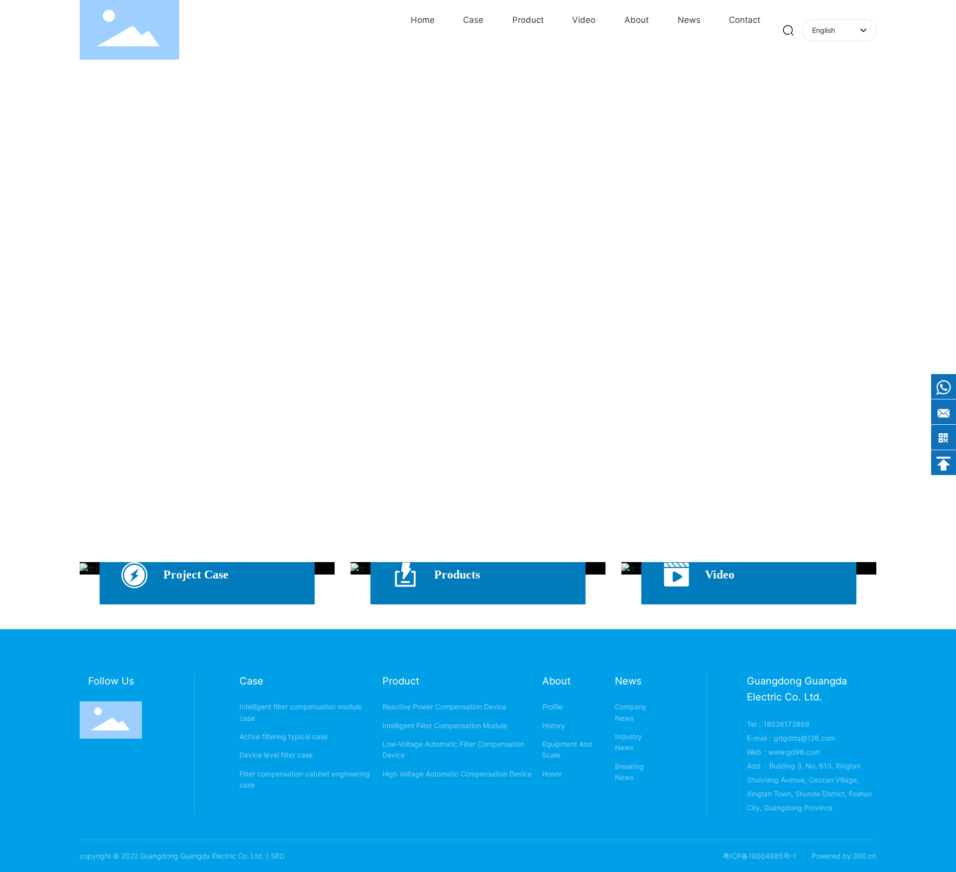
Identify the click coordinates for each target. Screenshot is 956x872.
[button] (931, 243)
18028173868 (786, 724)
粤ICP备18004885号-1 (760, 856)
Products (457, 574)
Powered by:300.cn (844, 856)
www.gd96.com (794, 752)
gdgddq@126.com (804, 738)
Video (719, 574)
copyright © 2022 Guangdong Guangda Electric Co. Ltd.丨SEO (182, 856)
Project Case (196, 574)
